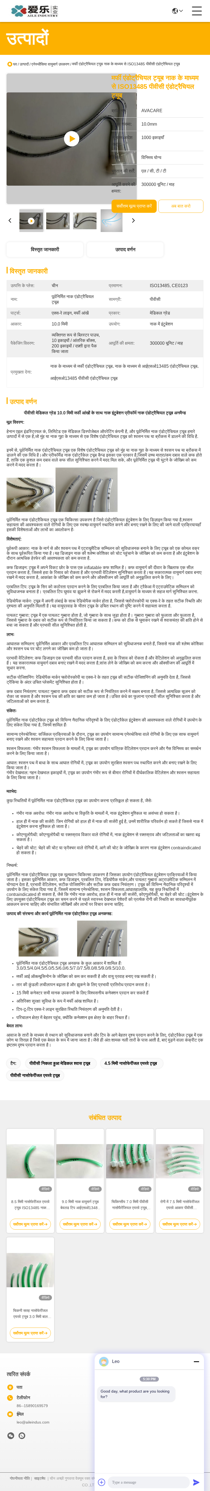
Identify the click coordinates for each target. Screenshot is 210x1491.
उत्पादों (24, 64)
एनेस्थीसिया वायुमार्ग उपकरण (50, 64)
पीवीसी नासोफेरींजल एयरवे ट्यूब (35, 1075)
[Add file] (102, 1482)
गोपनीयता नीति (20, 1478)
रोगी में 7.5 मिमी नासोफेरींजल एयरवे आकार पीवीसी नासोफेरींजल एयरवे (179, 1205)
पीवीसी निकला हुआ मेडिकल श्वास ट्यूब (60, 1063)
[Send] (196, 1482)
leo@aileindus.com (33, 1422)
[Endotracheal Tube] (72, 139)
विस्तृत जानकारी (45, 249)
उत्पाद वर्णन (125, 249)
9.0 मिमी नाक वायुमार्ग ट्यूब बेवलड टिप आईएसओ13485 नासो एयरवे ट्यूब (80, 1205)
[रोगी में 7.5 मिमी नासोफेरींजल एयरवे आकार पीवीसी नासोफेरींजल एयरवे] (179, 1161)
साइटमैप (39, 1478)
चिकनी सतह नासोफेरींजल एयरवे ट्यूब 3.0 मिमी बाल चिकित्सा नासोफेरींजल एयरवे (30, 1314)
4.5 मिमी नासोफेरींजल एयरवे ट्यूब (130, 1063)
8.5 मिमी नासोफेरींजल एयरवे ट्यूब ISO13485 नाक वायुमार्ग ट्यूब (30, 1205)
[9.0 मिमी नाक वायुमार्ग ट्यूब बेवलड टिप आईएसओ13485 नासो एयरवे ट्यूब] (80, 1161)
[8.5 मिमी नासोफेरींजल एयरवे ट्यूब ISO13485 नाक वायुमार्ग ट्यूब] (30, 1161)
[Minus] (196, 1361)
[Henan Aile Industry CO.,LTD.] (37, 11)
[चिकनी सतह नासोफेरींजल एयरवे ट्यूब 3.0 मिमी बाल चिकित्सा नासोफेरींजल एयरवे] (30, 1270)
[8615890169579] (22, 1437)
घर (15, 64)
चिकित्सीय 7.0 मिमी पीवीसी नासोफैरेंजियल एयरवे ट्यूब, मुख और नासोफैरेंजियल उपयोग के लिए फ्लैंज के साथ (129, 1205)
